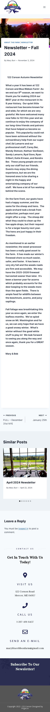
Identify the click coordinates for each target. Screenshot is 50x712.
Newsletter (27, 42)
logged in (23, 528)
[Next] (42, 473)
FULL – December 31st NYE (13, 419)
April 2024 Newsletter (20, 482)
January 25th (40, 417)
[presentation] (25, 462)
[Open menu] (44, 7)
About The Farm (12, 42)
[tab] (19, 501)
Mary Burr (11, 60)
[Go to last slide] (7, 473)
